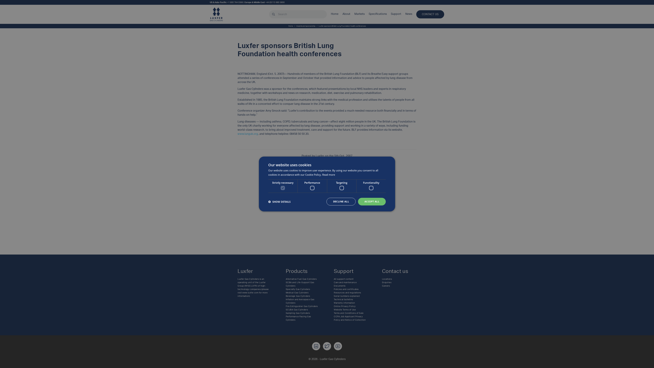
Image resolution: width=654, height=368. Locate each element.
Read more (328, 174)
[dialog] (327, 184)
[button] (279, 201)
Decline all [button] (341, 201)
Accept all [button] (371, 201)
